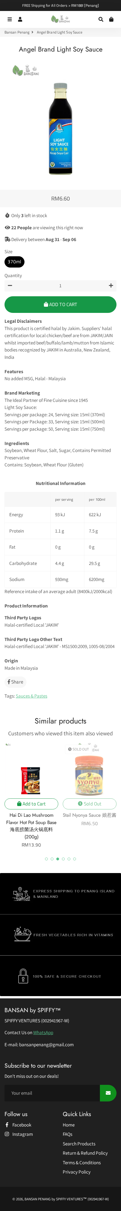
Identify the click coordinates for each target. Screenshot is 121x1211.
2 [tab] (52, 859)
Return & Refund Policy (85, 1153)
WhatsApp (43, 1032)
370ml (14, 261)
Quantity (13, 275)
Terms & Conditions (82, 1162)
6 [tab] (74, 859)
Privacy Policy (77, 1172)
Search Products (79, 1144)
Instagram (22, 1134)
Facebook (21, 1125)
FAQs (67, 1134)
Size (8, 251)
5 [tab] (69, 859)
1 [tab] (46, 859)
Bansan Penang (17, 32)
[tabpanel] (31, 795)
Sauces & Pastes (31, 696)
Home (69, 1125)
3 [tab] (57, 859)
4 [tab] (63, 859)
